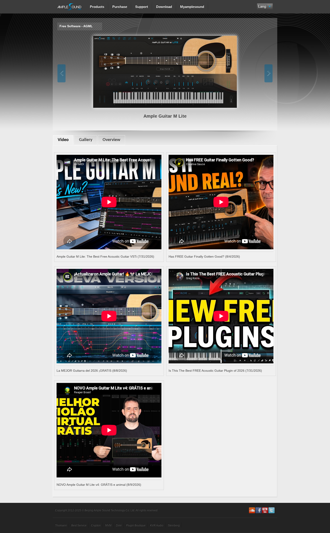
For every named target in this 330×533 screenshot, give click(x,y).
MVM (108, 525)
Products (97, 7)
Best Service (78, 525)
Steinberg (174, 525)
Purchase (119, 7)
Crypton (96, 525)
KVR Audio (156, 525)
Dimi (118, 525)
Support (141, 7)
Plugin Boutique (135, 525)
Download (164, 7)
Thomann (61, 525)
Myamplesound (192, 7)
